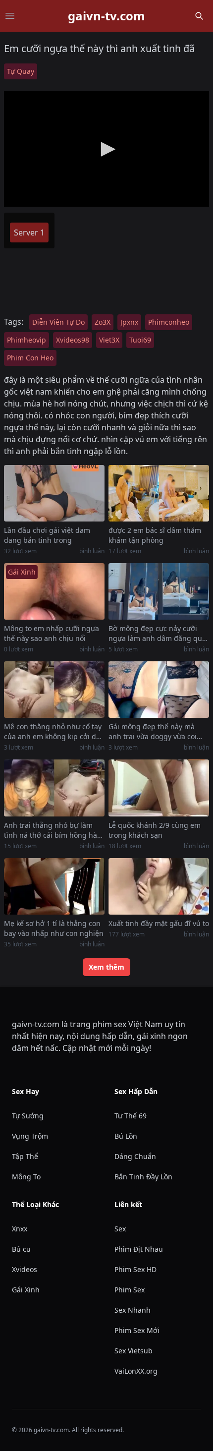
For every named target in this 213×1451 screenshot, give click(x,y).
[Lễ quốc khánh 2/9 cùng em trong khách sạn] (158, 787)
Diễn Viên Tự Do (58, 322)
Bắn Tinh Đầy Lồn (143, 1176)
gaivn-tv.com (106, 16)
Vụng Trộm (30, 1136)
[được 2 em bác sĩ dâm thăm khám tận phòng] (158, 493)
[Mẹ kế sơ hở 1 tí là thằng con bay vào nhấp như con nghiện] (54, 886)
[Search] (199, 16)
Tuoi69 (140, 340)
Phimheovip (26, 340)
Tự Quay (20, 71)
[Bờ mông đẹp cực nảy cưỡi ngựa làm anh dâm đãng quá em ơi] (158, 591)
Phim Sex (129, 1289)
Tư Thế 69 (130, 1115)
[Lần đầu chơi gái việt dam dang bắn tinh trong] (54, 493)
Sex (120, 1228)
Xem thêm (106, 967)
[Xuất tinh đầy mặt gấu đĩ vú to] (158, 886)
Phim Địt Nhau (138, 1249)
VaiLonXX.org (136, 1371)
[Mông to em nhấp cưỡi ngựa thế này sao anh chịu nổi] (54, 591)
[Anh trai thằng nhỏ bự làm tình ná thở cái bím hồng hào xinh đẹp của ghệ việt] (54, 787)
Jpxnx (129, 322)
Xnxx (19, 1228)
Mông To (26, 1176)
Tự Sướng (28, 1115)
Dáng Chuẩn (135, 1156)
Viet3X (109, 340)
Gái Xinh (26, 1289)
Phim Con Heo (30, 357)
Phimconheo (168, 322)
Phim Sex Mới (137, 1330)
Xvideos (24, 1269)
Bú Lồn (125, 1136)
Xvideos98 (72, 340)
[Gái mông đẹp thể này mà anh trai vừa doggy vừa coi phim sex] (158, 689)
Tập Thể (25, 1156)
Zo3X (102, 322)
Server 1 (29, 232)
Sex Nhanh (132, 1310)
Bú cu (21, 1249)
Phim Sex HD (135, 1269)
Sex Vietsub (133, 1350)
